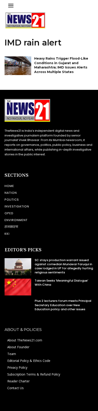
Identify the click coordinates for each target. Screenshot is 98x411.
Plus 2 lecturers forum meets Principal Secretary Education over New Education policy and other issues (63, 305)
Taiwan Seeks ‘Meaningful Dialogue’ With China (61, 282)
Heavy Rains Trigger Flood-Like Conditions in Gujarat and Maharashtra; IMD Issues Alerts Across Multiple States (61, 65)
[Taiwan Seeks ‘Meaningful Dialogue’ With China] (18, 287)
